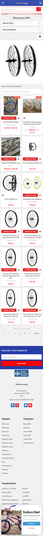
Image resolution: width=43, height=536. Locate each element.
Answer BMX (26, 500)
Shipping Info (6, 454)
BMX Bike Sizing (7, 447)
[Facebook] (26, 405)
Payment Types (7, 439)
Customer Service (8, 458)
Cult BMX (25, 496)
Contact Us (6, 435)
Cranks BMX (27, 439)
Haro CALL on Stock (9, 488)
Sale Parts (5, 431)
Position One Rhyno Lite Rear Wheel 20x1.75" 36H (10, 236)
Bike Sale (26, 428)
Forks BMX (27, 435)
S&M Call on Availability (10, 500)
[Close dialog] (40, 506)
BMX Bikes (5, 428)
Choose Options (8, 118)
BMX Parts (5, 424)
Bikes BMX (27, 424)
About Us (5, 450)
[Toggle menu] (3, 3)
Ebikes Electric (28, 443)
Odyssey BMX (6, 492)
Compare (18, 118)
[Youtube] (30, 405)
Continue (32, 524)
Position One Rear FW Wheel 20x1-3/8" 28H (10, 315)
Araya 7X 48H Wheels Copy (11, 163)
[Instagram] (13, 405)
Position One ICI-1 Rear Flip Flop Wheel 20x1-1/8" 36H (32, 315)
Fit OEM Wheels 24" (10, 199)
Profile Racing (7, 496)
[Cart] (40, 2)
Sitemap (5, 473)
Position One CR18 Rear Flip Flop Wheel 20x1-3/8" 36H (11, 276)
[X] (21, 405)
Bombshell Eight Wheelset (32, 199)
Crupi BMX (25, 492)
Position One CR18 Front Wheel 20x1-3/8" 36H (32, 275)
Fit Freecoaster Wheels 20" (32, 163)
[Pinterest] (17, 405)
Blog (3, 462)
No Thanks (31, 528)
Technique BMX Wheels (11, 122)
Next (36, 333)
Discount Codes (7, 443)
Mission (25, 488)
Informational (6, 466)
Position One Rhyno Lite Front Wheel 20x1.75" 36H (32, 236)
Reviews (5, 469)
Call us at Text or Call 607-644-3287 (21, 400)
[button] (40, 36)
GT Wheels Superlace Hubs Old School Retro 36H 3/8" (32, 123)
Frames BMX (27, 431)
